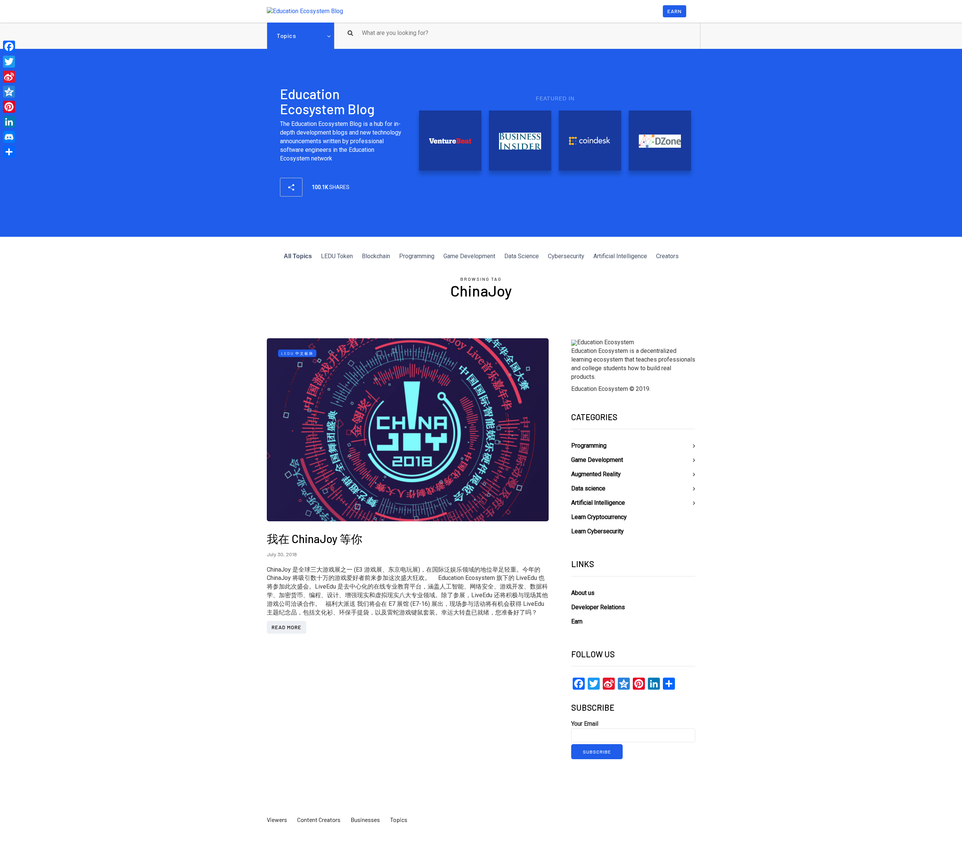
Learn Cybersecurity (597, 531)
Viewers (277, 819)
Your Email (584, 723)
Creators (667, 256)
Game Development (469, 256)
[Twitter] (9, 61)
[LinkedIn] (9, 121)
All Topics (298, 256)
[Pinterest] (9, 106)
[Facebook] (9, 46)
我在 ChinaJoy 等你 (314, 538)
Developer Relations (598, 607)
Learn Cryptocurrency (599, 517)
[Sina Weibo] (9, 76)
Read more (286, 627)
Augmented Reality (596, 474)
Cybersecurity (566, 256)
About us (582, 592)
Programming (416, 256)
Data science (588, 488)
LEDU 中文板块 (297, 353)
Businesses (365, 819)
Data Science (521, 256)
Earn (674, 11)
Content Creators (318, 819)
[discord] (9, 136)
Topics (286, 35)
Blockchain (376, 256)
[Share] (9, 151)
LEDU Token (337, 256)
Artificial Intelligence (620, 256)
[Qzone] (9, 91)
